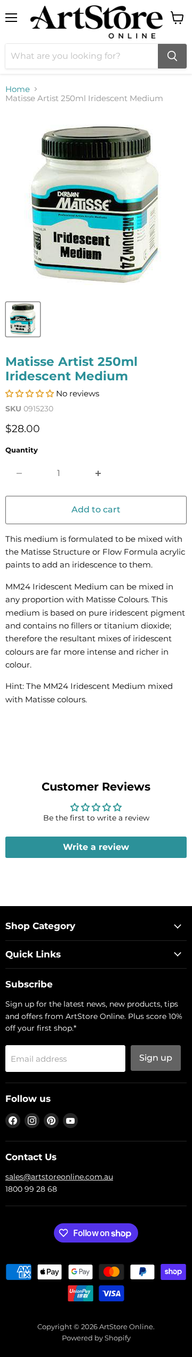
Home (17, 89)
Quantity (21, 450)
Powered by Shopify (96, 1337)
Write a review (96, 847)
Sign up (155, 1058)
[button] (29, 393)
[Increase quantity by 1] (98, 473)
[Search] (172, 56)
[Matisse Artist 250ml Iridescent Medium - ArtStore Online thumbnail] (23, 319)
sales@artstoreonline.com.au (59, 1177)
